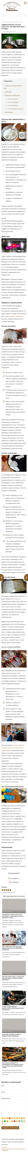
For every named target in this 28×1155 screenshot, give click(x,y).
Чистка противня (13, 105)
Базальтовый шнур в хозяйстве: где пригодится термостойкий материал (13, 978)
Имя (2, 1085)
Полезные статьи (18, 22)
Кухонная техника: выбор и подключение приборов (11, 1035)
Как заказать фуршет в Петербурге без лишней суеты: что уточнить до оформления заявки (12, 1065)
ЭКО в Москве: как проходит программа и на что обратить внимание (12, 948)
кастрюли (12, 316)
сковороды (19, 316)
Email (3, 1092)
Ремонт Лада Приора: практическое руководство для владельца (13, 1008)
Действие (8, 92)
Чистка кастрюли (13, 99)
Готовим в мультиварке (7, 22)
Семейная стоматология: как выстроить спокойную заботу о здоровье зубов (13, 916)
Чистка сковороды (13, 102)
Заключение (9, 112)
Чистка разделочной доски (15, 109)
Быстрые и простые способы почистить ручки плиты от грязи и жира (12, 747)
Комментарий (5, 1098)
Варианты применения (12, 95)
